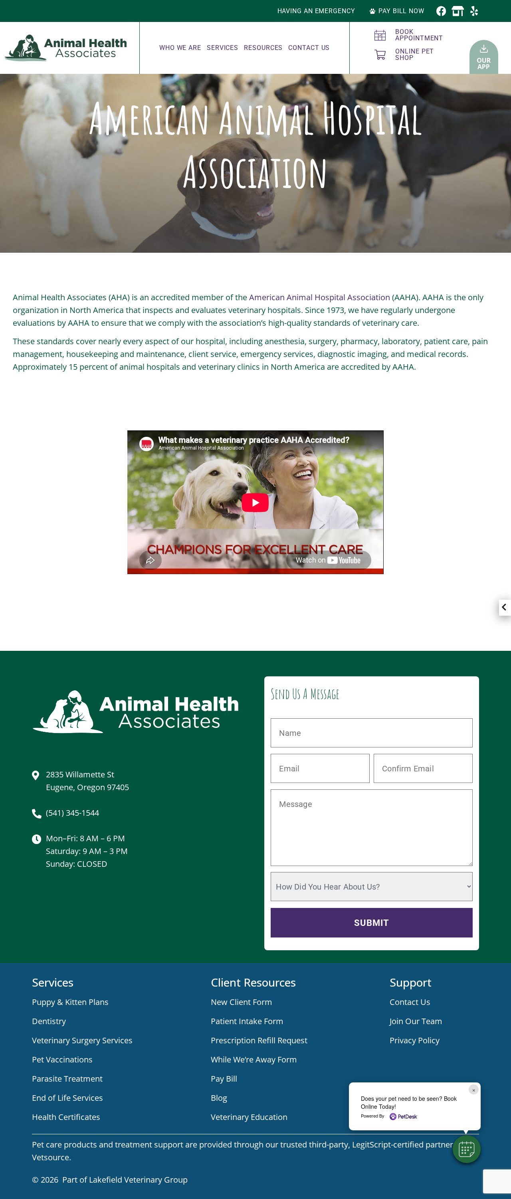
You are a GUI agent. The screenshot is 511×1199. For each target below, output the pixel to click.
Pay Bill (224, 1078)
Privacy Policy (415, 1040)
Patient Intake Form (247, 1021)
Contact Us (309, 48)
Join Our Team (416, 1021)
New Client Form (241, 1002)
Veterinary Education (249, 1117)
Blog (219, 1097)
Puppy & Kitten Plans (70, 1002)
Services (222, 48)
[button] (467, 1149)
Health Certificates (66, 1117)
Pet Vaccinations (62, 1059)
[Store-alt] (458, 11)
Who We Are (180, 48)
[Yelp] (474, 11)
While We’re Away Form (254, 1059)
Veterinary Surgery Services (82, 1040)
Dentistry (49, 1021)
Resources (263, 48)
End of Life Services (67, 1097)
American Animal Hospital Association (319, 297)
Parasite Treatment (67, 1078)
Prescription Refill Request (259, 1040)
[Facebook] (441, 11)
